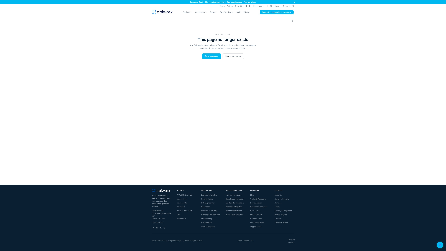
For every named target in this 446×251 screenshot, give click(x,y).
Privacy (246, 241)
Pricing (246, 12)
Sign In (277, 6)
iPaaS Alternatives (257, 223)
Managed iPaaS (256, 215)
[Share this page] (292, 21)
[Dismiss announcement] (294, 2)
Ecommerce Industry (209, 211)
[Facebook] (290, 6)
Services (278, 203)
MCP (238, 12)
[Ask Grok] (246, 6)
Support (222, 6)
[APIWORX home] (162, 12)
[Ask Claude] (238, 6)
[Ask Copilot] (249, 6)
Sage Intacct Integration (235, 199)
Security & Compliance (283, 211)
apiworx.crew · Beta (184, 211)
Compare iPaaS (256, 219)
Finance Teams (207, 199)
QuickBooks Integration (235, 203)
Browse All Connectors (234, 215)
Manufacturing (206, 219)
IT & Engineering (207, 203)
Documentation (256, 203)
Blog (252, 195)
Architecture (181, 219)
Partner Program (281, 215)
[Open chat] (440, 245)
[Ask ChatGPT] (235, 6)
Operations (205, 207)
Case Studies (255, 211)
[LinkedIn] (287, 6)
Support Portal (255, 227)
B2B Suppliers (206, 223)
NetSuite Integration (233, 195)
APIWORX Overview (184, 195)
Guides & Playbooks (258, 199)
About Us (278, 195)
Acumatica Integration (234, 207)
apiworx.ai (181, 207)
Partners (230, 6)
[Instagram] (293, 6)
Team (277, 207)
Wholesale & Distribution (210, 215)
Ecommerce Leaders (209, 195)
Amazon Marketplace (234, 211)
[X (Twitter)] (284, 6)
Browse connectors (233, 56)
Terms (239, 241)
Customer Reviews (282, 199)
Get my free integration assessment (276, 12)
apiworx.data (182, 203)
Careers (278, 219)
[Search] (271, 6)
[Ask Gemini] (244, 6)
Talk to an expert (281, 223)
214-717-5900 (157, 223)
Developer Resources (258, 207)
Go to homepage (211, 56)
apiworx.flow (182, 199)
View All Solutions (208, 227)
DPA (252, 241)
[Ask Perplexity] (241, 6)
